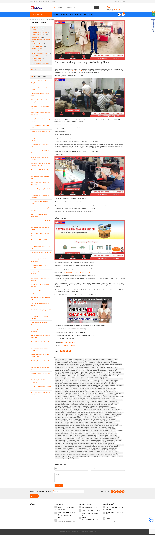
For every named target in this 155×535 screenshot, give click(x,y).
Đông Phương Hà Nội (77, 70)
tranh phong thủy (67, 454)
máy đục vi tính (84, 440)
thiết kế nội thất (97, 453)
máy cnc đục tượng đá (115, 414)
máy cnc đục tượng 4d (87, 414)
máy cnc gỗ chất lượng (61, 419)
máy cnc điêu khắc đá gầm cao (89, 406)
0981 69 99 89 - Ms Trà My (66, 513)
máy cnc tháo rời (69, 430)
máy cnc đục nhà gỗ (118, 412)
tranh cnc (120, 453)
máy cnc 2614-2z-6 (60, 393)
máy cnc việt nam (112, 433)
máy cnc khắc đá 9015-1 (89, 420)
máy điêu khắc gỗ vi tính (79, 435)
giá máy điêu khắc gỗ (60, 373)
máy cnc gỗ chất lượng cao (75, 419)
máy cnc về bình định (76, 433)
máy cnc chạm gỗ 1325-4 (72, 403)
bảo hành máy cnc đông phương (63, 361)
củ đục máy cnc (79, 367)
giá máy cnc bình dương (99, 370)
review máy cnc (100, 451)
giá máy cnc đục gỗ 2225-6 (88, 372)
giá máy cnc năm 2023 (102, 372)
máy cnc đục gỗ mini (75, 411)
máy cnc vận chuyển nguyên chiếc (106, 432)
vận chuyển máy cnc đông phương (96, 456)
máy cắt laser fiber (60, 385)
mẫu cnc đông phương (112, 380)
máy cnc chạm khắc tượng (77, 404)
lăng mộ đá (111, 378)
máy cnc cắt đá (59, 398)
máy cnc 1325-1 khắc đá (79, 388)
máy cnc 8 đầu (86, 396)
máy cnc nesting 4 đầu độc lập (63, 427)
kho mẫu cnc (84, 378)
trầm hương (114, 453)
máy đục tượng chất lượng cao (101, 438)
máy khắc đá (65, 441)
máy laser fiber (119, 445)
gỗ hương (73, 375)
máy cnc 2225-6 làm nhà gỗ (87, 391)
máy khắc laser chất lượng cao (82, 443)
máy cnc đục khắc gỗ (60, 412)
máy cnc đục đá (76, 407)
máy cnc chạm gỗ (59, 403)
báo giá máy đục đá (101, 359)
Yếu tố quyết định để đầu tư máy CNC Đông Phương (76, 272)
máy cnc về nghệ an (101, 433)
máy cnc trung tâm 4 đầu (116, 430)
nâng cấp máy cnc (69, 449)
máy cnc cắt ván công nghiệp (99, 401)
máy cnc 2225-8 (113, 391)
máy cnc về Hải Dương (89, 433)
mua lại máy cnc (59, 449)
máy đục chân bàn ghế (103, 435)
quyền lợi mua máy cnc (89, 451)
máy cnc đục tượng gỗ (61, 416)
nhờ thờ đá (94, 449)
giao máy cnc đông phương (116, 373)
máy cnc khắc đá (111, 419)
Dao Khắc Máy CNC (37, 37)
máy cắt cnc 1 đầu (95, 382)
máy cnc (88, 386)
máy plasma (78, 446)
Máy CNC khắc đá (36, 60)
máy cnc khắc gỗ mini (72, 422)
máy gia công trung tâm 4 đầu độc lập (111, 440)
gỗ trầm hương (107, 375)
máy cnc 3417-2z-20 (102, 393)
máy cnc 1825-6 (88, 390)
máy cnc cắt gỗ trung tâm (108, 398)
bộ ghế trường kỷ (101, 361)
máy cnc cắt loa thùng (91, 399)
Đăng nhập (117, 1)
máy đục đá (100, 437)
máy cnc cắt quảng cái (104, 399)
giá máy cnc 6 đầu (87, 370)
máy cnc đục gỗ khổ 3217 (61, 411)
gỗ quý (90, 375)
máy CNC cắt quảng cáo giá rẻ (63, 401)
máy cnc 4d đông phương (101, 395)
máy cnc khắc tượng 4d (97, 422)
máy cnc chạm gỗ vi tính (86, 403)
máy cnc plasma (71, 428)
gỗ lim (78, 375)
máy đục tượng (88, 438)
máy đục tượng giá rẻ (60, 440)
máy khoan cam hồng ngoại (87, 445)
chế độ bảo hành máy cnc (62, 364)
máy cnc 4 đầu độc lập (61, 395)
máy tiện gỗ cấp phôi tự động (69, 448)
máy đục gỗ (116, 437)
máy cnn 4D (58, 435)
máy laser (97, 445)
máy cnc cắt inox (59, 399)
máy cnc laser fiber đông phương (89, 425)
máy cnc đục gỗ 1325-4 (110, 407)
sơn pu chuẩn (88, 453)
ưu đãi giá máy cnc (70, 456)
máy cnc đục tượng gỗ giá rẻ (75, 416)
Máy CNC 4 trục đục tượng (39, 55)
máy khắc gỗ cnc (96, 441)
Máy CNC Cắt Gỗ (36, 48)
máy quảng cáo (115, 446)
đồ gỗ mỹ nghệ (70, 369)
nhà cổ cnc (87, 449)
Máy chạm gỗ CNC (37, 51)
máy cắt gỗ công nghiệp (61, 383)
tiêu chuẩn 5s (106, 453)
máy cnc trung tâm (103, 430)
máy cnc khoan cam (109, 422)
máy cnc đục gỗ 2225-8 (103, 409)
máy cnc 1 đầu (95, 386)
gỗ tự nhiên (115, 375)
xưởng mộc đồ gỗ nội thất (72, 458)
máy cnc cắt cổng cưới (117, 396)
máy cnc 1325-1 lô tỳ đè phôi (94, 388)
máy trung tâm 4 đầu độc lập (100, 448)
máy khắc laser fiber (96, 443)
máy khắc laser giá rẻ (108, 443)
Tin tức (41, 19)
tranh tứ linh (85, 454)
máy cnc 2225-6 (59, 391)
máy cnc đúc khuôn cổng (105, 412)
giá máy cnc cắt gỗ (111, 370)
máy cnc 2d (69, 393)
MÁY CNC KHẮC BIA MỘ (99, 419)
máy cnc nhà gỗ (85, 427)
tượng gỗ (115, 454)
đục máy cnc (110, 369)
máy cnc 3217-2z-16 (90, 393)
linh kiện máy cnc (74, 380)
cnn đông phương (100, 365)
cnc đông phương (73, 365)
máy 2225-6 (67, 382)
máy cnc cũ (104, 404)
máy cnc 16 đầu (78, 390)
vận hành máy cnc (111, 456)
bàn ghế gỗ (58, 359)
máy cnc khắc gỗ (115, 420)
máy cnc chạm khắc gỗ (112, 403)
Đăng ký (123, 1)
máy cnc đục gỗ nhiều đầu (88, 411)
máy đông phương (91, 435)
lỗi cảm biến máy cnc (85, 380)
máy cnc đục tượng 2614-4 (73, 414)
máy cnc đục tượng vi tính (62, 417)
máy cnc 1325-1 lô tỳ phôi (109, 388)
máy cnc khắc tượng (84, 422)
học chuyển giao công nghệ (101, 377)
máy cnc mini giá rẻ (104, 425)
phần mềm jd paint (111, 449)
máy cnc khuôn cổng (90, 424)
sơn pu (82, 453)
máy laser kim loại (69, 446)
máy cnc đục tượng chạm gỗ (101, 414)
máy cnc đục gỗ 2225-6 (90, 409)
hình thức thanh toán (60, 377)
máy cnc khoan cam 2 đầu (62, 424)
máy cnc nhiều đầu (95, 427)
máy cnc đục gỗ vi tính (102, 411)
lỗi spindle (94, 380)
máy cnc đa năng (112, 404)
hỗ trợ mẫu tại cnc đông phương (84, 377)
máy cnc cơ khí (89, 404)
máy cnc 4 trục (72, 395)
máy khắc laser (69, 443)
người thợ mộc (79, 449)
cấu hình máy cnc (90, 362)
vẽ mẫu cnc (120, 456)
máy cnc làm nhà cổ (102, 424)
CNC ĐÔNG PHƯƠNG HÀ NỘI (87, 365)
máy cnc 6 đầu (113, 395)
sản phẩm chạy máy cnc (112, 451)
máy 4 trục (74, 382)
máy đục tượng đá (115, 438)
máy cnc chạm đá (112, 401)
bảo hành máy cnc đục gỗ (79, 361)
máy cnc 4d (91, 395)
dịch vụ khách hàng (60, 369)
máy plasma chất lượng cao (90, 446)
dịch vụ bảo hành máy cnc (111, 367)
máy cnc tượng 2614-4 (79, 432)
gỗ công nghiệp (66, 375)
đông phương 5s (79, 369)
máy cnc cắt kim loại (70, 399)
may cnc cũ (97, 404)
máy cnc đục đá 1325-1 (87, 407)
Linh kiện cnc (119, 378)
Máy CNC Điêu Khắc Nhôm (39, 27)
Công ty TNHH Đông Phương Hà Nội (64, 367)
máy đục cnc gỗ (67, 437)
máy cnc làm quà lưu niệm (62, 425)
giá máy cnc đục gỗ (75, 372)
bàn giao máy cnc (79, 359)
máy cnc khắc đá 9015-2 (103, 420)
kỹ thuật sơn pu (104, 378)
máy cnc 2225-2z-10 (98, 390)
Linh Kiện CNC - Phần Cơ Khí (39, 32)
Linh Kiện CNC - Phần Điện (39, 34)
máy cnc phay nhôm (60, 428)
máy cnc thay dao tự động (81, 430)
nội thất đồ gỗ (101, 449)
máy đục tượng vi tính (73, 440)
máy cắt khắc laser (73, 383)
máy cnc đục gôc (113, 411)
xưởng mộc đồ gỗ (59, 458)
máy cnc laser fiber (75, 425)
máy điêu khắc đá (67, 435)
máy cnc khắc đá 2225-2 (75, 420)
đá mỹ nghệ (87, 367)
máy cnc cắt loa (81, 399)
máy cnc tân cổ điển (110, 428)
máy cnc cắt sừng (85, 401)
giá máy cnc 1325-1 (76, 370)
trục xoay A (101, 454)
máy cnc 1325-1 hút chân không (63, 388)
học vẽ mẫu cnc (76, 378)
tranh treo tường (77, 454)
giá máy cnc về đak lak (115, 372)
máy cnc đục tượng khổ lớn (112, 416)
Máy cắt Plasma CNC (37, 58)
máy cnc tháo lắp (59, 430)
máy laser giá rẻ (59, 446)
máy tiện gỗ (58, 448)
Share (56, 351)
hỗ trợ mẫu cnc (71, 377)
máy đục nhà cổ (79, 438)
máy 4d (80, 382)
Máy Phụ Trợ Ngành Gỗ (38, 43)
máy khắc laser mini (73, 445)
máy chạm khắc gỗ (68, 386)
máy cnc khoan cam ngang (77, 424)
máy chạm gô (119, 385)
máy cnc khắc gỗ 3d (60, 422)
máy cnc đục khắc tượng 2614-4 (89, 412)
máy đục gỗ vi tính (69, 438)
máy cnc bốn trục (95, 396)
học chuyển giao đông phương (63, 378)
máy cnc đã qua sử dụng (61, 406)
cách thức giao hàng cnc (61, 362)
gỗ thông (100, 375)
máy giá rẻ (58, 441)
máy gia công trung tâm (95, 440)
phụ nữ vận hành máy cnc (62, 451)
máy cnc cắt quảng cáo (117, 399)
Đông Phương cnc (89, 369)
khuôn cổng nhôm (93, 378)
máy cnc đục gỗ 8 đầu (116, 409)
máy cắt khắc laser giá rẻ (86, 383)
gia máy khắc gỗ (71, 373)
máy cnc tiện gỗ (94, 430)
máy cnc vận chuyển (91, 432)
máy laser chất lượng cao (107, 445)
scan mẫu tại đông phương (72, 453)
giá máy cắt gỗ (59, 370)
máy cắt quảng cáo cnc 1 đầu (95, 385)
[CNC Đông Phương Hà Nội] (36, 7)
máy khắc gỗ (88, 441)
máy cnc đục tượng (60, 414)
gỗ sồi (94, 375)
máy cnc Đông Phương (104, 406)
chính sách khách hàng (116, 364)
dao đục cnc (100, 367)
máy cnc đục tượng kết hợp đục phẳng (94, 416)
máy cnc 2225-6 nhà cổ (102, 391)
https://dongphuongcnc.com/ (68, 345)
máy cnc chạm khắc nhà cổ (62, 404)
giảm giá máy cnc (103, 373)
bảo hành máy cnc (112, 359)
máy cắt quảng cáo (82, 385)
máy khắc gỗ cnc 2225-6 (108, 441)
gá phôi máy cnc (119, 369)
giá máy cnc (67, 370)
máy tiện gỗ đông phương (85, 448)
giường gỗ (58, 375)
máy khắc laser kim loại (61, 445)
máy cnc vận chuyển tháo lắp (62, 433)
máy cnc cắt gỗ (68, 398)
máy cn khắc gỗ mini (79, 386)
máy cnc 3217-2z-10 (78, 393)
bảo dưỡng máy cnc (90, 359)
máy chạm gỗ (58, 386)
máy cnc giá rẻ (101, 417)
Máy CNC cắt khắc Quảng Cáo (40, 63)
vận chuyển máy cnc (81, 456)
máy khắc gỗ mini (59, 443)
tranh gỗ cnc (58, 454)
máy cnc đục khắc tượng (73, 412)
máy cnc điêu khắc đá (74, 406)
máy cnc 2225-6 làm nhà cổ (72, 391)
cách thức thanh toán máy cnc (76, 362)
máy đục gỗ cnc (59, 438)
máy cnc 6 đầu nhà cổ (75, 396)
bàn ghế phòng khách (67, 359)
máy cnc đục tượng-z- (75, 417)
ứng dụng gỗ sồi (59, 456)
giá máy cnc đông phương (62, 372)
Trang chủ (33, 19)
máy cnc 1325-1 (104, 386)
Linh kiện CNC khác (37, 30)
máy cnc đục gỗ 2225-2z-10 (76, 409)
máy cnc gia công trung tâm (89, 417)
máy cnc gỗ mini (87, 419)
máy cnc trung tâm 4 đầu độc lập (63, 432)
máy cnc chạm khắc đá (99, 403)
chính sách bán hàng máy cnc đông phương (81, 364)
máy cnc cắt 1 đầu (106, 396)
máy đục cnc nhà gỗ (90, 437)
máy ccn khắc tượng (110, 385)
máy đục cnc (58, 437)
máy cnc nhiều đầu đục (108, 427)
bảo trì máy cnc (92, 361)
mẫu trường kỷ (59, 382)
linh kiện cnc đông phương (62, 380)
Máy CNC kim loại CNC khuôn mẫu (41, 53)
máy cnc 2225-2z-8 (110, 390)
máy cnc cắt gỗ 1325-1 (79, 398)
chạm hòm (114, 362)
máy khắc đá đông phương (76, 441)
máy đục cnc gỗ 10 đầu (78, 437)
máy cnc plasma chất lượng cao (84, 428)
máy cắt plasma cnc (71, 385)
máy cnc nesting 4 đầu (116, 425)
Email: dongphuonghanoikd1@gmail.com (66, 520)
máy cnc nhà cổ (76, 427)
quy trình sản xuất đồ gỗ (76, 451)
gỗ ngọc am (84, 375)
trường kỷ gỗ (108, 454)
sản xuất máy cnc (59, 453)
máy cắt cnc (86, 382)
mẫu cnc (103, 380)
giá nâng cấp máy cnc (92, 373)
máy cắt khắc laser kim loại (100, 383)
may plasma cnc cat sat (104, 446)
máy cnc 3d (111, 393)
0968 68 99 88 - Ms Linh (65, 516)
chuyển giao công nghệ (61, 365)
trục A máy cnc (93, 454)
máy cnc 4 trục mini (82, 395)
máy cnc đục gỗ (99, 407)
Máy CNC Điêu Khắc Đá (38, 46)
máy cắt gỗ (104, 382)
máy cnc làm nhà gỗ (113, 424)
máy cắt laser (112, 383)
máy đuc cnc (113, 435)
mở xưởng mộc (113, 448)
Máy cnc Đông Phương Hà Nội (63, 407)
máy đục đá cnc (108, 437)
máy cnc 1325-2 (59, 390)
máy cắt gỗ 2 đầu (112, 382)
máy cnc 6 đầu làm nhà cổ (62, 396)
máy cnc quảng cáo (99, 428)
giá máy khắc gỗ (81, 373)
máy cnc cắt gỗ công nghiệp (93, 398)
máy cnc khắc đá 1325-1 (61, 420)
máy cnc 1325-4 (69, 390)
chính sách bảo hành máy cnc (101, 364)
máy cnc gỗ (109, 417)
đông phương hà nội (101, 369)
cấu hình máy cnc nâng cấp (103, 362)
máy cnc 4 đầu (119, 393)
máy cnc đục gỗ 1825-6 (61, 409)
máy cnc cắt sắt (76, 401)
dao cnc (94, 367)
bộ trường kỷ (110, 361)
